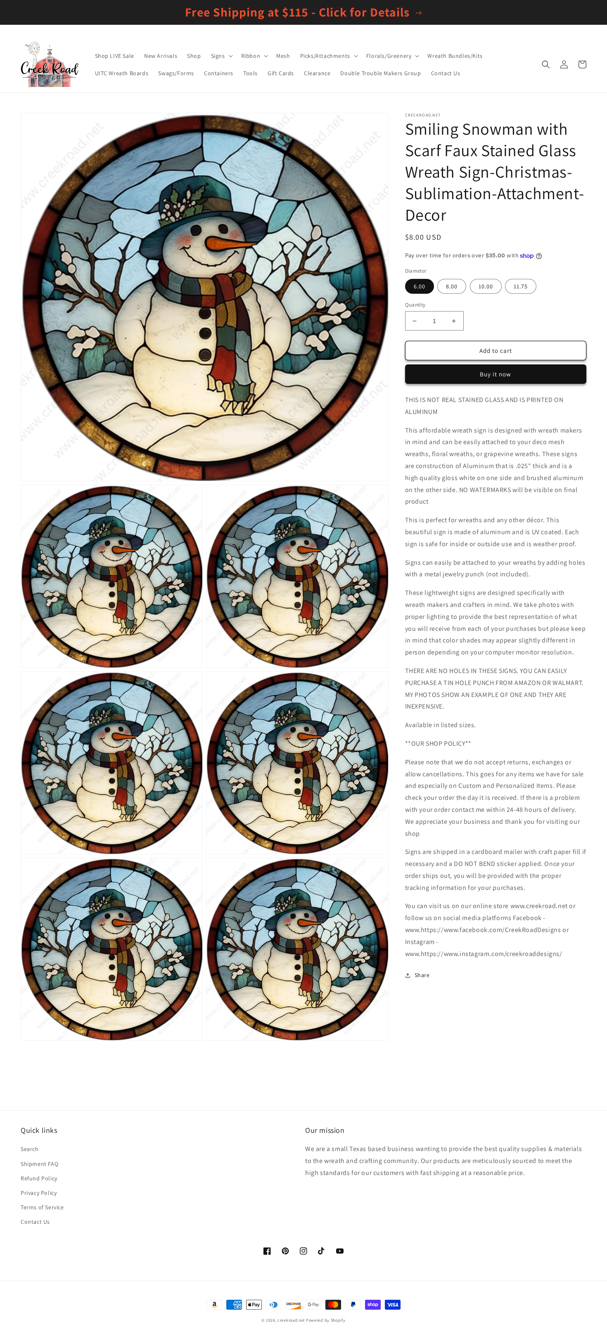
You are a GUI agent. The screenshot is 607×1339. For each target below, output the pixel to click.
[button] (221, 55)
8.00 (452, 286)
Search (30, 1149)
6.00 (419, 286)
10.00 (486, 286)
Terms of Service (42, 1207)
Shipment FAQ (39, 1164)
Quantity (415, 304)
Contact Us (35, 1221)
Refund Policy (39, 1178)
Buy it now (495, 374)
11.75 (521, 286)
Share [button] (422, 975)
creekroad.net (291, 1320)
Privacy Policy (39, 1192)
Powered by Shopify (326, 1320)
